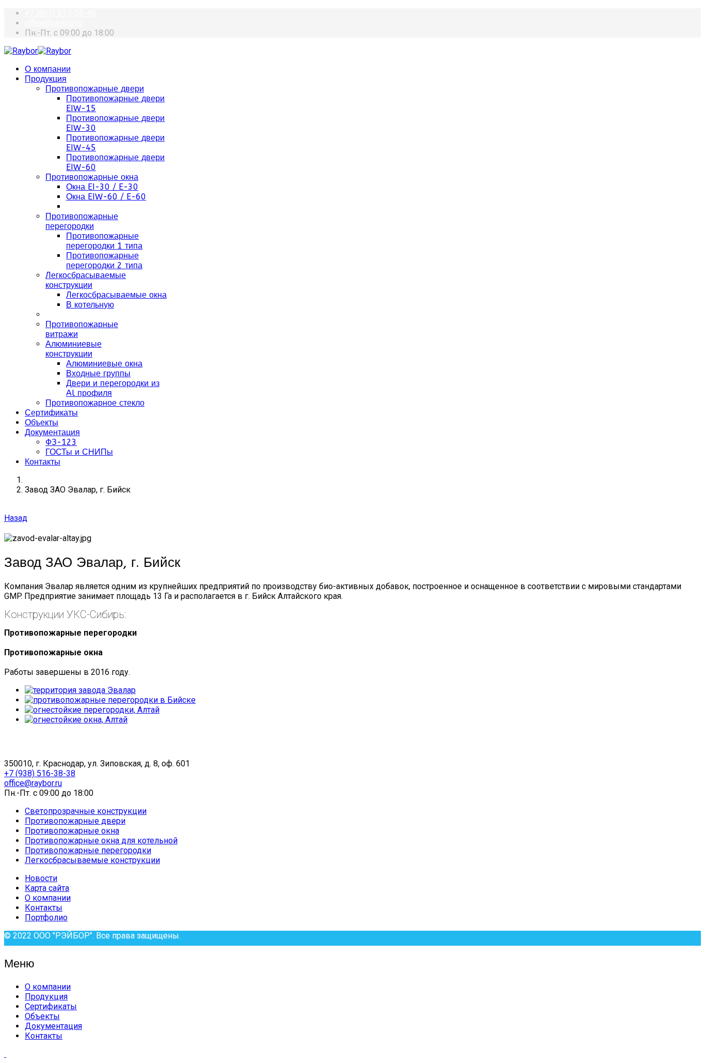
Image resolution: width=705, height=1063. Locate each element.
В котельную (90, 305)
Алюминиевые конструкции (73, 349)
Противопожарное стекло (95, 403)
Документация (52, 432)
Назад (15, 518)
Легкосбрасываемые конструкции (85, 280)
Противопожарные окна (91, 177)
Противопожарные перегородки (81, 221)
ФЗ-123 (61, 442)
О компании (48, 69)
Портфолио (46, 917)
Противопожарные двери (94, 89)
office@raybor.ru (54, 23)
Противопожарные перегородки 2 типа (104, 260)
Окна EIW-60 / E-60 (106, 197)
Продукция (46, 79)
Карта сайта (47, 888)
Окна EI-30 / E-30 (102, 187)
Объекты (41, 422)
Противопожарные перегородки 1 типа (104, 241)
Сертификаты (51, 413)
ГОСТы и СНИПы (79, 452)
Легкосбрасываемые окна (116, 295)
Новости (41, 878)
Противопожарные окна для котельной (101, 840)
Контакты (42, 462)
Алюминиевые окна (104, 363)
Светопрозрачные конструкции (86, 811)
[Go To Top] (5, 1054)
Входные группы (98, 373)
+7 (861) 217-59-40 (60, 13)
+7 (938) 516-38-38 (39, 773)
